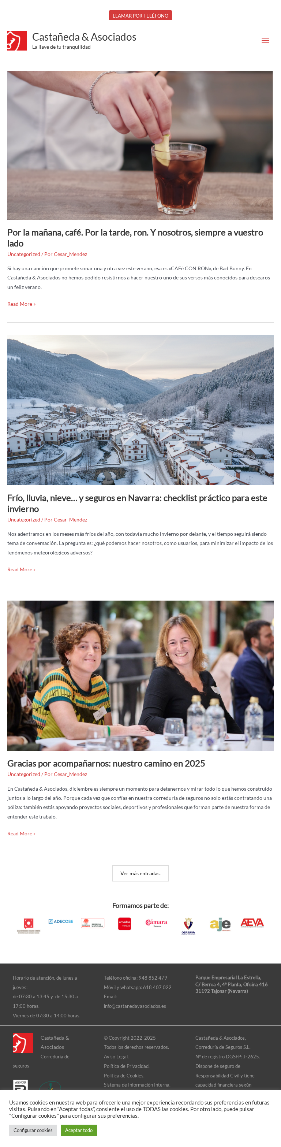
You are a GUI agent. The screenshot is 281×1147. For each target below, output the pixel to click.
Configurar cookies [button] (33, 1130)
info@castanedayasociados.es (135, 1006)
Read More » (21, 303)
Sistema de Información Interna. (137, 1085)
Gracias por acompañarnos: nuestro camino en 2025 (106, 763)
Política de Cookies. (124, 1076)
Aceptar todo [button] (79, 1130)
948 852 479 (153, 978)
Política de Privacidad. (127, 1066)
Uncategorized (23, 254)
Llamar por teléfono (140, 16)
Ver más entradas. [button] (140, 873)
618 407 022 (157, 987)
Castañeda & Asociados (84, 36)
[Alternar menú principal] (265, 40)
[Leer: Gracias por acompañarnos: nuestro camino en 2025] (140, 675)
